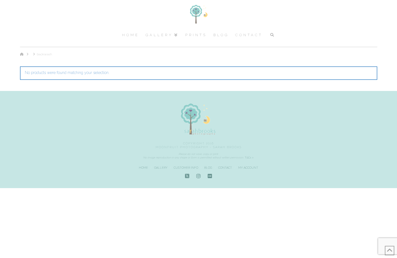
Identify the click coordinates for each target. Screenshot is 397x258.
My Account (248, 167)
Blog (208, 167)
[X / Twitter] (187, 176)
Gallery (160, 167)
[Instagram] (198, 176)
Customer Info (186, 167)
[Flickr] (210, 176)
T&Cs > (249, 157)
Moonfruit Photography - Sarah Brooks (199, 147)
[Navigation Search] (272, 37)
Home (143, 167)
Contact (225, 167)
